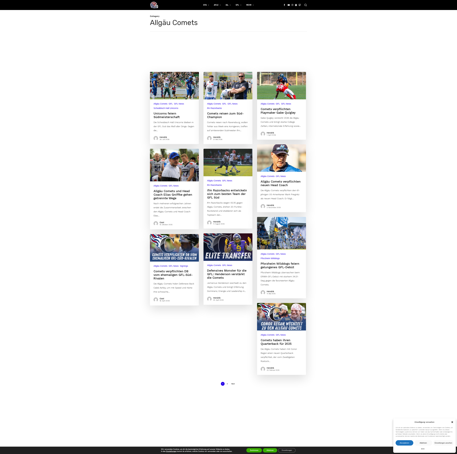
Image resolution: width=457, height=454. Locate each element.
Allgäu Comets (160, 104)
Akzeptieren (404, 443)
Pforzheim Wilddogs (270, 258)
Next (233, 384)
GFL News (179, 104)
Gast (162, 222)
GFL (171, 104)
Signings (184, 266)
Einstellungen (171, 451)
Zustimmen (254, 450)
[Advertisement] (228, 49)
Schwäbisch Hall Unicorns (166, 108)
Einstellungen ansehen (443, 443)
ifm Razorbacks (214, 108)
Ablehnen (423, 443)
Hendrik (163, 137)
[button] (452, 422)
